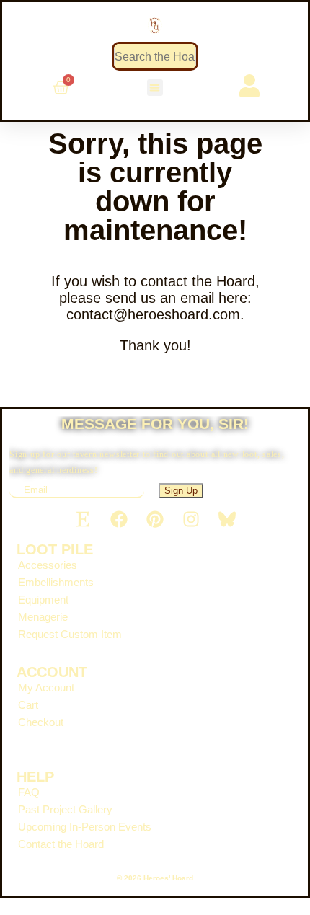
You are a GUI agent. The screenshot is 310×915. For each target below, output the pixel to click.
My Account (46, 687)
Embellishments (56, 582)
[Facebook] (119, 519)
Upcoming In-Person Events (84, 827)
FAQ (29, 792)
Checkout (40, 722)
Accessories (47, 565)
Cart (28, 705)
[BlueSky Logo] (227, 519)
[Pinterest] (155, 519)
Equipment (43, 599)
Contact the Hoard (61, 844)
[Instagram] (191, 519)
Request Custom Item (70, 634)
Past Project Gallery (65, 809)
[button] (155, 87)
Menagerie (43, 617)
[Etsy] (83, 519)
